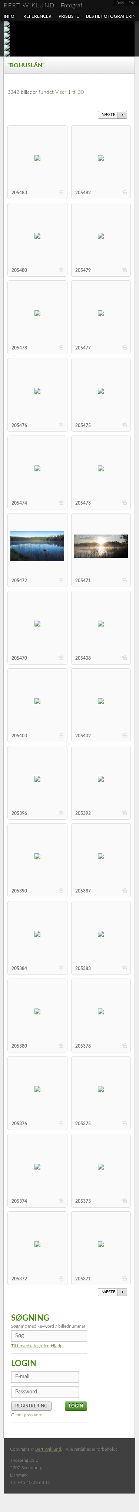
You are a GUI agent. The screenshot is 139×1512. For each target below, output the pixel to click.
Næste (108, 115)
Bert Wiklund (43, 5)
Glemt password (27, 1415)
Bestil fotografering (112, 16)
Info (9, 16)
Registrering (31, 1406)
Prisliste (69, 16)
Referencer (37, 16)
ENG (132, 3)
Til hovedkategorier (30, 1346)
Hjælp (57, 1346)
